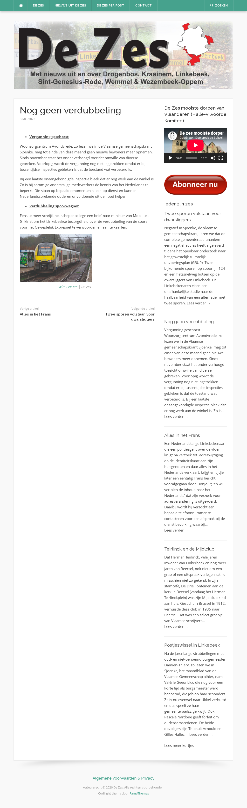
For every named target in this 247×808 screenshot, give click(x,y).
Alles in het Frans (35, 314)
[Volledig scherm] (220, 158)
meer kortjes (183, 745)
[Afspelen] (170, 158)
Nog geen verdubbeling (189, 321)
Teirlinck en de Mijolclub (189, 549)
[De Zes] (123, 54)
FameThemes (139, 793)
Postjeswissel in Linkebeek (192, 645)
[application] (195, 145)
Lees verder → (199, 303)
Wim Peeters (68, 287)
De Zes (38, 5)
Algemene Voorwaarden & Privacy (123, 778)
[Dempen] (213, 158)
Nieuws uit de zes (70, 5)
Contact (143, 5)
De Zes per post (110, 5)
